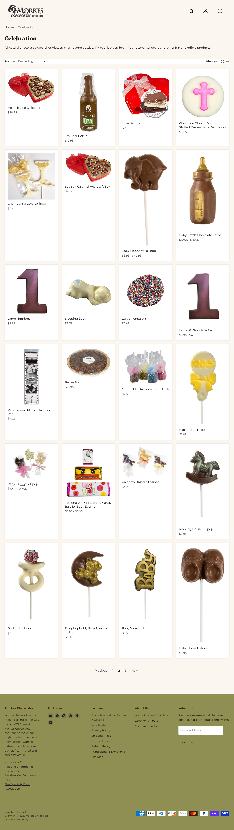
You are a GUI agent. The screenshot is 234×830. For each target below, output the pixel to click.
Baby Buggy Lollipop (23, 484)
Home (9, 27)
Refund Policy (100, 746)
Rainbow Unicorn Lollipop (141, 482)
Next (135, 670)
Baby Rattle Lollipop (194, 429)
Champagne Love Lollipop (27, 203)
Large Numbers (19, 318)
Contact (21, 811)
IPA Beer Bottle (76, 136)
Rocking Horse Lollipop (196, 529)
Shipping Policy (101, 735)
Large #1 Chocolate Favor (197, 330)
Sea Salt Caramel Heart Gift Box (87, 186)
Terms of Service (102, 741)
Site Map (97, 757)
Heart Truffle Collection (24, 107)
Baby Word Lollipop (136, 628)
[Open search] (191, 11)
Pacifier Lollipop (19, 628)
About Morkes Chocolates (152, 715)
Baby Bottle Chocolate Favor (200, 235)
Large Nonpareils (134, 318)
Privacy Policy (100, 730)
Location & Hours (146, 720)
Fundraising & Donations (108, 751)
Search (9, 811)
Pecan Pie (72, 382)
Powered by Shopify (16, 819)
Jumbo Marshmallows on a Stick (145, 389)
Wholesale (98, 725)
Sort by (10, 61)
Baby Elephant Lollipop (139, 251)
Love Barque (131, 123)
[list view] (226, 61)
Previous (100, 670)
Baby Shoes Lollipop (194, 648)
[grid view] (221, 61)
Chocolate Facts (146, 726)
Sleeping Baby (75, 318)
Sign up (187, 742)
